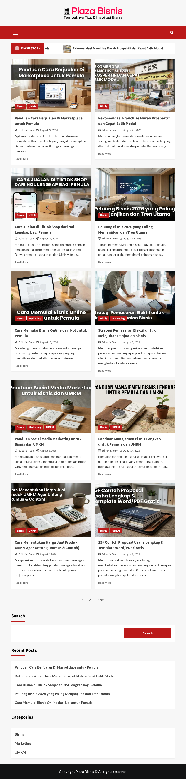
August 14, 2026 (49, 239)
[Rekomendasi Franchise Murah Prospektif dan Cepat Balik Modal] (135, 85)
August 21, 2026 (132, 130)
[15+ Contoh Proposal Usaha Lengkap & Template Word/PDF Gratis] (135, 510)
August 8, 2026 (131, 342)
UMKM (32, 106)
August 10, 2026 (49, 342)
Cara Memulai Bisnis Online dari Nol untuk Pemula (51, 333)
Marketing (35, 318)
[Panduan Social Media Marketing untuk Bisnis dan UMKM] (51, 406)
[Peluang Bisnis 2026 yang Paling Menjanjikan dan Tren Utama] (135, 194)
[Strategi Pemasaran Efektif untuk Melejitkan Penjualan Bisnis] (135, 298)
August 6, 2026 (48, 451)
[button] (15, 32)
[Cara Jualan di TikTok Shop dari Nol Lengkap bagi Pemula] (51, 194)
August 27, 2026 (49, 130)
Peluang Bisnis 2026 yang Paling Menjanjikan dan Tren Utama (125, 229)
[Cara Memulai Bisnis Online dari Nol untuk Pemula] (51, 298)
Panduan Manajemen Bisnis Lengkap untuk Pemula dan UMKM (129, 441)
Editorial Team (26, 130)
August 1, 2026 (131, 554)
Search (18, 616)
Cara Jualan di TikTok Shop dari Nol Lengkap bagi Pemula (44, 229)
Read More (21, 158)
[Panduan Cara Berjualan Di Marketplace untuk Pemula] (51, 85)
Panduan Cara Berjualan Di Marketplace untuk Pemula (49, 121)
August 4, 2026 (131, 451)
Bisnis (20, 106)
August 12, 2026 (132, 239)
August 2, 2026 (48, 554)
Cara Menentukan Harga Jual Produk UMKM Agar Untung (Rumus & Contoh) (47, 545)
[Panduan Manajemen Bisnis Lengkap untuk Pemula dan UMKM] (135, 406)
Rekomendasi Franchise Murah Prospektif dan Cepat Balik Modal (101, 48)
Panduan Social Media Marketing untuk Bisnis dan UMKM (48, 441)
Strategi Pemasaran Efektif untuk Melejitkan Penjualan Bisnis (127, 333)
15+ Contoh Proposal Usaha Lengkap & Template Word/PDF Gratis (130, 545)
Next (101, 600)
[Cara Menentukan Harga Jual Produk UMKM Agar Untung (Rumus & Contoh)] (51, 510)
